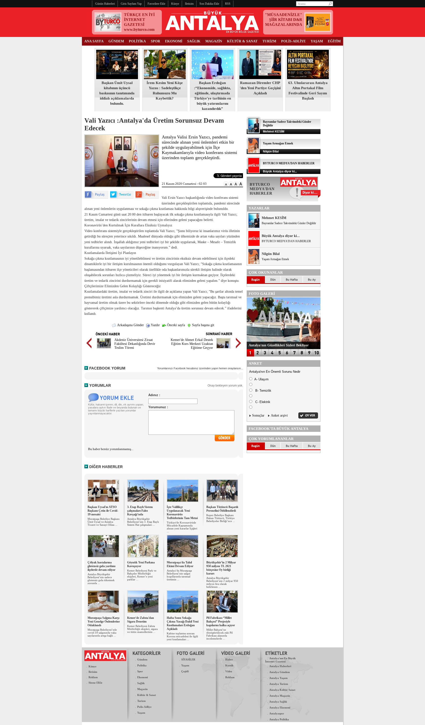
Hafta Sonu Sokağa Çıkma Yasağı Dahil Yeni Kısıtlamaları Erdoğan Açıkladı (182, 623)
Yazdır (155, 325)
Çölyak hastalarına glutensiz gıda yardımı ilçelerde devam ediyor (101, 566)
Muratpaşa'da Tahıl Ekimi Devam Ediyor (180, 564)
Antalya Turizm (278, 683)
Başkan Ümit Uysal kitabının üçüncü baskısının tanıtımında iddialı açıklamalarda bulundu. (117, 93)
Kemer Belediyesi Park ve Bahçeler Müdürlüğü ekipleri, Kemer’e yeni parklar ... (141, 575)
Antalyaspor (276, 713)
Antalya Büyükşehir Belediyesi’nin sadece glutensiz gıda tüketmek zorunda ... (101, 579)
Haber (229, 659)
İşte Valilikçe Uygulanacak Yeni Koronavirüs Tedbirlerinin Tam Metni (182, 512)
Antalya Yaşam (278, 677)
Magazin (142, 689)
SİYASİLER (188, 659)
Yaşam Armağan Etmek (278, 143)
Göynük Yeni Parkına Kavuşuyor (141, 564)
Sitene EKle (95, 682)
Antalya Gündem (279, 672)
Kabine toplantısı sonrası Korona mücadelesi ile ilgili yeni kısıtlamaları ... (182, 636)
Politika (142, 665)
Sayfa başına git (202, 325)
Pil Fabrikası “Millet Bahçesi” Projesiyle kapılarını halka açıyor (220, 621)
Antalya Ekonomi (279, 707)
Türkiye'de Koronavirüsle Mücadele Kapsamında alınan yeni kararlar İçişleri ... (182, 527)
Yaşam (141, 712)
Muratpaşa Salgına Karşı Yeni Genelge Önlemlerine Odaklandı (104, 621)
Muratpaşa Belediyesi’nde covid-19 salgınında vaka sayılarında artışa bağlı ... (102, 632)
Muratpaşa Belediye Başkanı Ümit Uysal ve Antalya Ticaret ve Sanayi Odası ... (104, 521)
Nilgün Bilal (271, 254)
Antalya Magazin (279, 695)
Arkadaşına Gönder (130, 325)
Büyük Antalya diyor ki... (281, 236)
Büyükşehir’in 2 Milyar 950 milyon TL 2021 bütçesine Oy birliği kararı (221, 568)
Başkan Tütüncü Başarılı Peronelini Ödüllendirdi (222, 508)
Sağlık (141, 683)
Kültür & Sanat (146, 694)
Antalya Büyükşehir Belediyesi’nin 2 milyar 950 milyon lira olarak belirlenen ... (222, 582)
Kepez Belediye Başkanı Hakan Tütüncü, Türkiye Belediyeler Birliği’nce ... (220, 518)
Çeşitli (185, 671)
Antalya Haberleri (280, 666)
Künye (92, 666)
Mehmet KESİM (274, 218)
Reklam (93, 677)
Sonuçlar (258, 415)
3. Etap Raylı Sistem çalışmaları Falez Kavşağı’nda (140, 510)
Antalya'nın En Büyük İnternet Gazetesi (280, 660)
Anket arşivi (279, 415)
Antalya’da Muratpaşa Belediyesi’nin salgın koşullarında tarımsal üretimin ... (179, 575)
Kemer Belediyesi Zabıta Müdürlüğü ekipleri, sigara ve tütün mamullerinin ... (142, 628)
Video (228, 671)
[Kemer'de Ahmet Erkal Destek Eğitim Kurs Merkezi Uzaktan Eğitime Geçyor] (223, 349)
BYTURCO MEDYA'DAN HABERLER (289, 163)
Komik (229, 665)
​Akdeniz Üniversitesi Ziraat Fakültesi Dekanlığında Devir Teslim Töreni (134, 344)
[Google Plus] (147, 197)
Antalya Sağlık (278, 701)
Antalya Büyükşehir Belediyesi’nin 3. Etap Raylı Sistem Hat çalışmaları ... (143, 521)
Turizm (141, 700)
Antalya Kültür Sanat (282, 689)
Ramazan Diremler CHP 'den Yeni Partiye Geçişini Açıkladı (260, 88)
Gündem (142, 659)
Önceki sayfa (175, 325)
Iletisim (93, 671)
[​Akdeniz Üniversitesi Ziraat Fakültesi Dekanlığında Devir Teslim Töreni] (104, 349)
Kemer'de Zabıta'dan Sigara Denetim (140, 619)
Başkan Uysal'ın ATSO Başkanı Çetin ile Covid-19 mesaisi (103, 510)
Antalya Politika (279, 719)
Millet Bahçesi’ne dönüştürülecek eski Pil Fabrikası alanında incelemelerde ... (219, 634)
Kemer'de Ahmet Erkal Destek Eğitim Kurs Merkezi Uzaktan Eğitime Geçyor (192, 344)
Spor (140, 671)
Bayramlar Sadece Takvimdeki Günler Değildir (289, 223)
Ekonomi (142, 677)
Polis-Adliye (144, 706)
